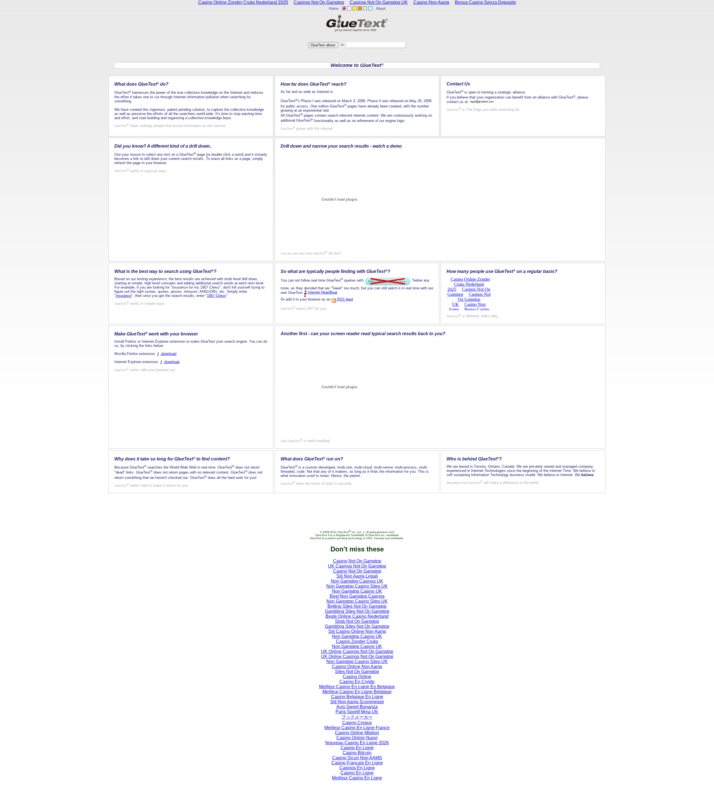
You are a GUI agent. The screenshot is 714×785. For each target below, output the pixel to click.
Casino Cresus (357, 722)
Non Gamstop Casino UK (357, 591)
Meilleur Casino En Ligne (357, 778)
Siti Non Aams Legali (357, 576)
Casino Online (357, 676)
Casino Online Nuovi (357, 737)
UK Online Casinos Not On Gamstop (357, 651)
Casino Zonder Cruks (357, 641)
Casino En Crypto (357, 681)
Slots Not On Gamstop (357, 621)
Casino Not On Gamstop (357, 561)
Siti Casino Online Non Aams (357, 631)
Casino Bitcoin (357, 752)
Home (333, 8)
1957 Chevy (216, 296)
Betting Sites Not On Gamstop (357, 606)
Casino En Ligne (357, 747)
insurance (123, 296)
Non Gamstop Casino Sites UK (357, 586)
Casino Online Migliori (357, 732)
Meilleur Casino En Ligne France (357, 727)
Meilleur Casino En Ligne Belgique (357, 691)
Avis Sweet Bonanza (357, 706)
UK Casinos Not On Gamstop (357, 566)
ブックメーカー (357, 717)
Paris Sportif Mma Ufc (357, 711)
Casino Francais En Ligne (357, 762)
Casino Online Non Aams (357, 666)
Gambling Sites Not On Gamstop (357, 611)
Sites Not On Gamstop (357, 671)
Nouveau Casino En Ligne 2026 (357, 742)
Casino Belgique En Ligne (357, 696)
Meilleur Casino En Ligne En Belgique (357, 686)
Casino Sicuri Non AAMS (357, 757)
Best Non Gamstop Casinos (357, 596)
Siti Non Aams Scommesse (357, 701)
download (168, 354)
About (380, 8)
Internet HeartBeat (322, 292)
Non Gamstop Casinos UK (357, 581)
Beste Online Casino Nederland (357, 616)
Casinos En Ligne (357, 767)
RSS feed (344, 299)
